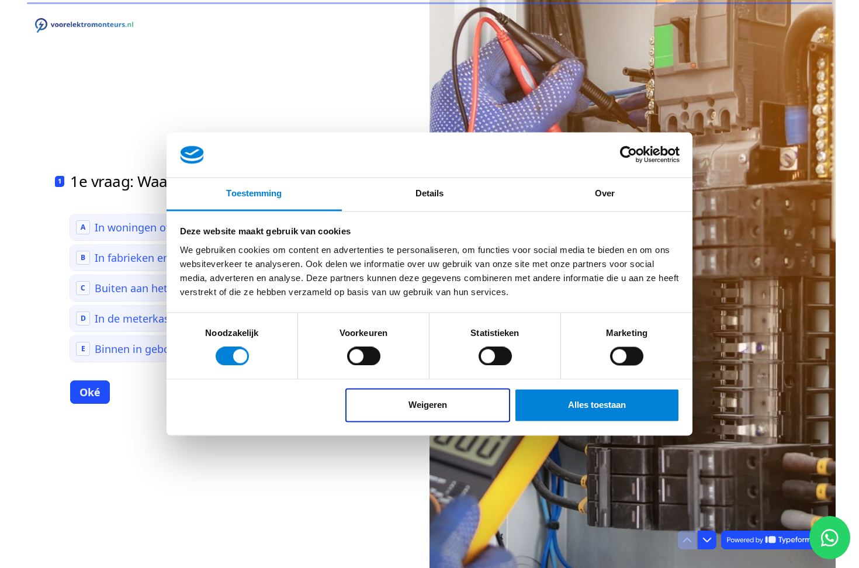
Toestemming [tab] (254, 193)
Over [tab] (605, 193)
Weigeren (427, 405)
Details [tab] (429, 193)
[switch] (363, 356)
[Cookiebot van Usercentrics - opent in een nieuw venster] (628, 155)
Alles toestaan (597, 405)
